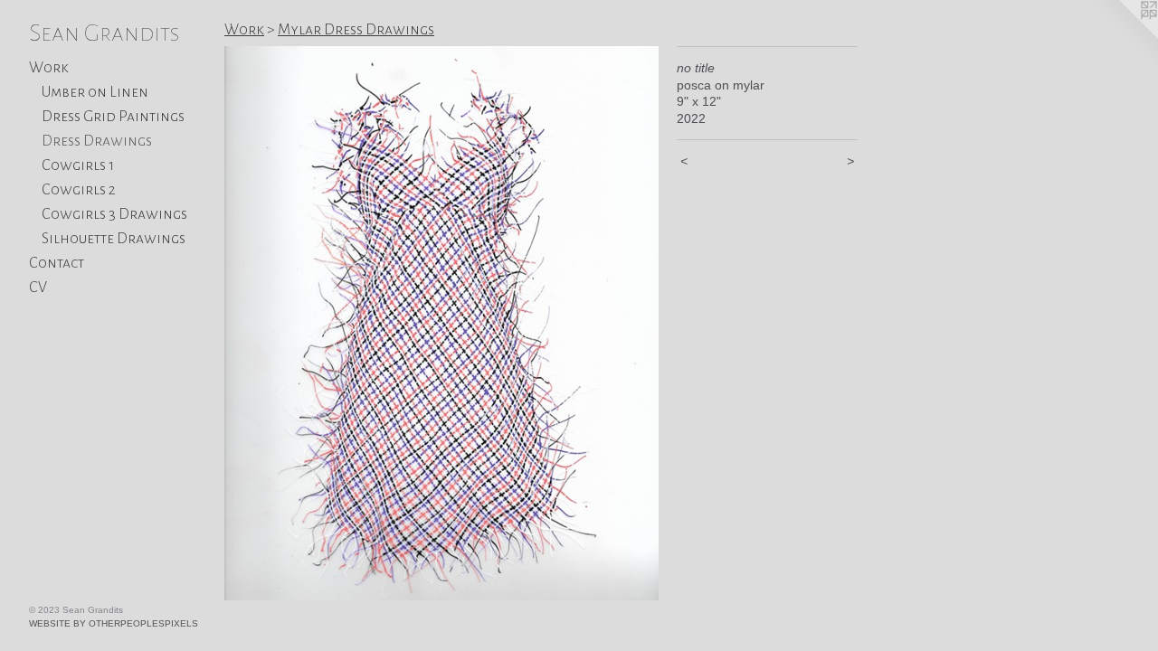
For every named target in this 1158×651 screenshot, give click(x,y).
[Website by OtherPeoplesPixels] (1122, 36)
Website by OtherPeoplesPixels (113, 623)
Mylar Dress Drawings (356, 30)
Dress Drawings (97, 141)
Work (49, 68)
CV (38, 287)
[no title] (441, 323)
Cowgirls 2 (79, 190)
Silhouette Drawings (113, 239)
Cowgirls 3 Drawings (114, 214)
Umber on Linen (95, 92)
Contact (56, 263)
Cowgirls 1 (78, 165)
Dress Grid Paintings (113, 116)
